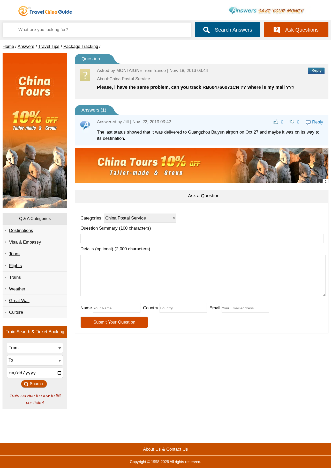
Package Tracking (80, 46)
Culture (16, 312)
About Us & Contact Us (165, 449)
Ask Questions (302, 30)
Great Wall (19, 300)
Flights (15, 265)
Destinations (21, 230)
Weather (17, 289)
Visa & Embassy (25, 242)
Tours (14, 253)
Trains (15, 277)
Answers (26, 46)
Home (8, 46)
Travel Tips (48, 46)
